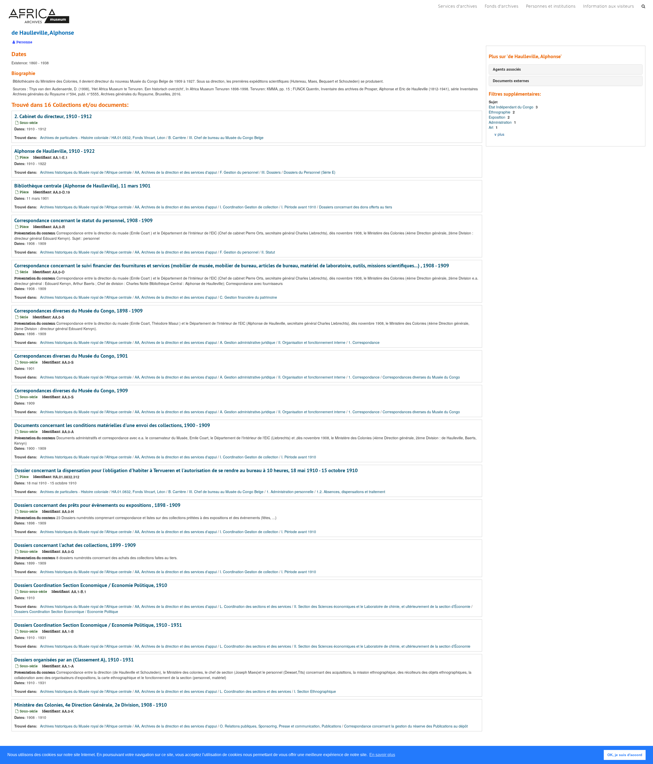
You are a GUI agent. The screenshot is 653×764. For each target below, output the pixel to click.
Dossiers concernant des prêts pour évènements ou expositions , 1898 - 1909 (97, 505)
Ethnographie (500, 112)
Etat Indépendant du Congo (511, 106)
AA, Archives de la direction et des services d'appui (176, 172)
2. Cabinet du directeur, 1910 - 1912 (53, 116)
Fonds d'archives (501, 6)
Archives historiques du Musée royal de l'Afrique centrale (86, 172)
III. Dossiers (271, 172)
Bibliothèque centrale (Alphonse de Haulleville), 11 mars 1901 (82, 185)
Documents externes (511, 80)
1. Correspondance (364, 342)
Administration (501, 122)
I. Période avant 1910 (298, 206)
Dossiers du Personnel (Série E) (309, 172)
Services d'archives (457, 6)
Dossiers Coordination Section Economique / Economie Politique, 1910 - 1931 (98, 625)
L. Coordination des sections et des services (255, 606)
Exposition (497, 117)
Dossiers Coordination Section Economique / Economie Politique (66, 611)
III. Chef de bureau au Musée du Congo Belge (226, 137)
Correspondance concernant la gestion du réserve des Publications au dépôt (406, 726)
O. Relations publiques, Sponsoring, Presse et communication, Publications (280, 726)
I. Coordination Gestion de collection (249, 206)
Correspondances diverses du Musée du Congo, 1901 (71, 356)
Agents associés (507, 69)
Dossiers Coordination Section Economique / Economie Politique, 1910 (90, 585)
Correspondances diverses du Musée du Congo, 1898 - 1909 (78, 310)
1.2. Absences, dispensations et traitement (351, 491)
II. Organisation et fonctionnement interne (311, 342)
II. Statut (268, 252)
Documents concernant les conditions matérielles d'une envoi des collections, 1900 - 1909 (112, 425)
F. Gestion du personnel (239, 172)
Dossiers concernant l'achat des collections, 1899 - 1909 (75, 545)
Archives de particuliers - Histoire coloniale (74, 137)
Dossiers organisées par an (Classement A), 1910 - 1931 (74, 659)
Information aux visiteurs (608, 6)
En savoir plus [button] (382, 755)
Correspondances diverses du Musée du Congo (421, 377)
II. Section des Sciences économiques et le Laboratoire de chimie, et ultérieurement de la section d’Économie (382, 606)
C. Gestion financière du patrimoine (248, 297)
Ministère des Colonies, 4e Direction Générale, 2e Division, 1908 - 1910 (90, 705)
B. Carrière (177, 137)
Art (491, 127)
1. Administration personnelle (290, 491)
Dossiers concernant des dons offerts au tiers (355, 206)
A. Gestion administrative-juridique (247, 342)
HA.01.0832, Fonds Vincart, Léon (138, 137)
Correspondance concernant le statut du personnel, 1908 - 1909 (83, 220)
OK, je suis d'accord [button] (624, 755)
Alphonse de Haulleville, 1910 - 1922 (54, 151)
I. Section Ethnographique (315, 691)
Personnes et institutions (550, 6)
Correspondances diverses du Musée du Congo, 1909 (71, 390)
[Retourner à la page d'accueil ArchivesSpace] (39, 6)
